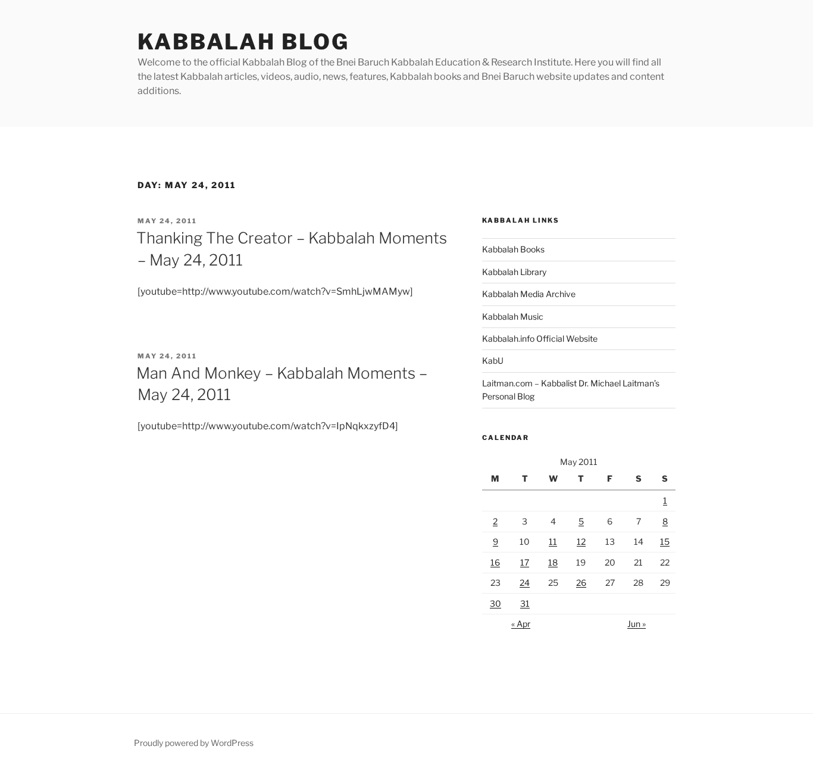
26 (581, 583)
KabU (493, 360)
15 (665, 541)
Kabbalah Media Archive (529, 294)
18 (553, 562)
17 (524, 562)
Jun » (636, 624)
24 (525, 583)
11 (553, 541)
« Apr (520, 624)
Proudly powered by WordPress (194, 743)
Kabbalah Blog (243, 42)
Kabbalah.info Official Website (540, 338)
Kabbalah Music (512, 316)
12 (581, 541)
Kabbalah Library (514, 272)
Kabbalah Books (513, 249)
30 (495, 603)
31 (525, 603)
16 (495, 562)
